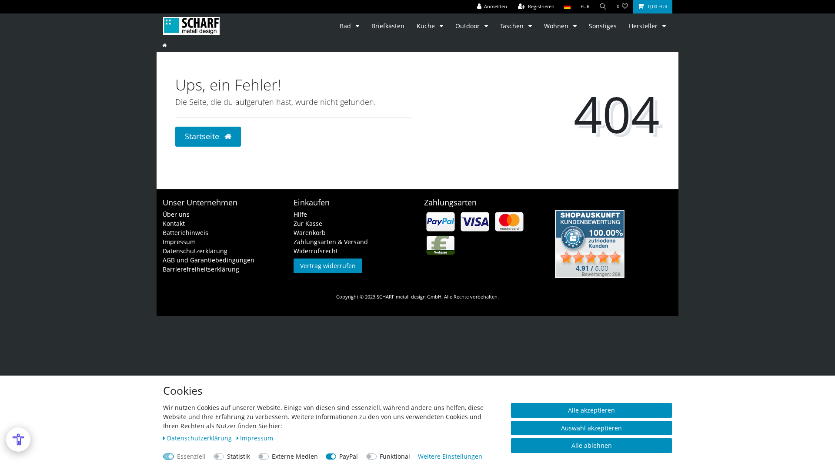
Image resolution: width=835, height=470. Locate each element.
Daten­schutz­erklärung (200, 438)
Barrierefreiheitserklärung (201, 269)
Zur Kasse (308, 223)
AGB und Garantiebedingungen (208, 260)
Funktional (395, 456)
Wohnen (557, 26)
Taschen (512, 26)
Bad (346, 26)
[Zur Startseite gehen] (165, 45)
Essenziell (191, 456)
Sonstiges (603, 26)
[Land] (567, 6)
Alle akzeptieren (591, 410)
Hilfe (300, 214)
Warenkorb (310, 232)
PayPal (348, 456)
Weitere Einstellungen (450, 456)
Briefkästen (387, 26)
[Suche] (603, 6)
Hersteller (644, 26)
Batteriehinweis (185, 232)
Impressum (179, 242)
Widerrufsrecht (316, 251)
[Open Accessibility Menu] (18, 439)
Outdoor (468, 26)
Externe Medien (295, 456)
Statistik (238, 456)
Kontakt (174, 223)
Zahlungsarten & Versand (331, 242)
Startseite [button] (203, 136)
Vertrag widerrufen (328, 266)
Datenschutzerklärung (195, 251)
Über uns (176, 214)
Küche (427, 26)
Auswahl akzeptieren (591, 428)
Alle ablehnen (591, 445)
